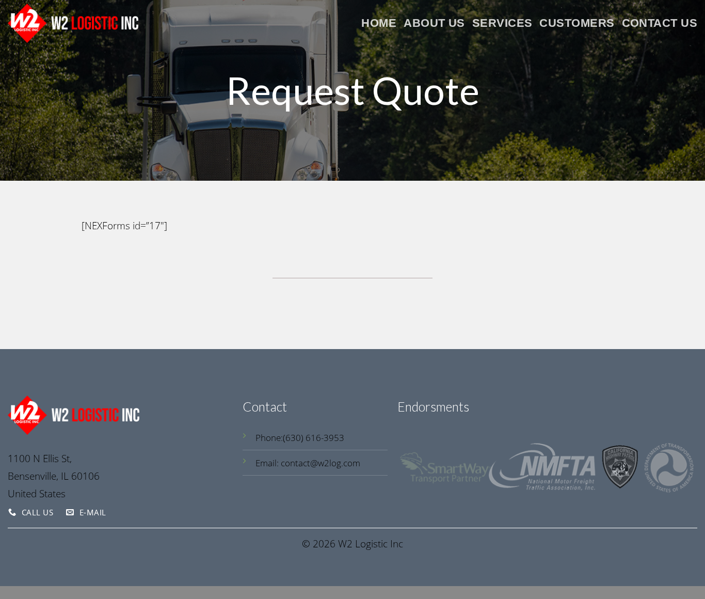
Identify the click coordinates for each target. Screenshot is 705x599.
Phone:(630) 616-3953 (299, 438)
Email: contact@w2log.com (307, 463)
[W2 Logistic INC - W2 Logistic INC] (73, 23)
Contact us (659, 23)
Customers (576, 23)
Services (502, 23)
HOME (378, 23)
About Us (434, 23)
